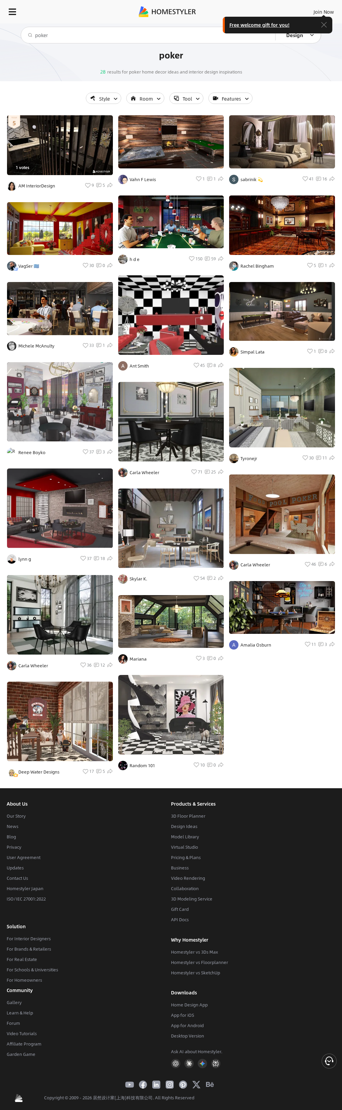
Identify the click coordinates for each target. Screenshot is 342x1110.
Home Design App (189, 1004)
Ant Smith (139, 366)
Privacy (14, 847)
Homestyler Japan (25, 888)
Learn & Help (20, 1012)
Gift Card (180, 909)
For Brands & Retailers (29, 949)
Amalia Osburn (255, 645)
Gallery (14, 1002)
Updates (15, 867)
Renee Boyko (31, 452)
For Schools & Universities (32, 969)
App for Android (187, 1025)
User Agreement (23, 857)
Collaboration (185, 888)
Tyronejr (248, 458)
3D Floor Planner (188, 816)
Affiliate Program (24, 1043)
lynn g (24, 559)
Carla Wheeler (33, 665)
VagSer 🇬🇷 (28, 266)
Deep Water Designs (38, 772)
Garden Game (21, 1054)
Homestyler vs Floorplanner (199, 962)
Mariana (138, 659)
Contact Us (17, 878)
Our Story (16, 816)
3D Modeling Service (191, 898)
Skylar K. (138, 578)
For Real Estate (22, 959)
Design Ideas (184, 826)
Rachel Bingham (257, 266)
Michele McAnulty (36, 345)
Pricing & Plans (186, 857)
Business (180, 867)
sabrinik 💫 (251, 179)
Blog (11, 836)
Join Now (324, 11)
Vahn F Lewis (143, 179)
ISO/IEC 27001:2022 (26, 898)
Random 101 (142, 765)
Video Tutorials (22, 1033)
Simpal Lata (252, 352)
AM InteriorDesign (36, 185)
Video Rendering (188, 878)
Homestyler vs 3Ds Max (194, 952)
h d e (135, 259)
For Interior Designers (29, 938)
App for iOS (182, 1015)
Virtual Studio (184, 847)
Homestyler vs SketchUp (195, 972)
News (12, 826)
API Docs (180, 919)
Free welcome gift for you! (259, 24)
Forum (13, 1023)
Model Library (185, 836)
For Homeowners (24, 980)
